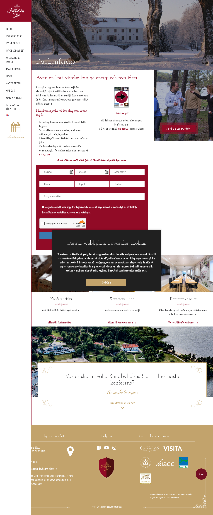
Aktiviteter (13, 83)
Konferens (13, 43)
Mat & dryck (13, 68)
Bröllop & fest (15, 50)
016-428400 (44, 154)
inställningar (140, 270)
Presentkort (14, 36)
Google (102, 262)
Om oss (10, 90)
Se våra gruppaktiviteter (178, 128)
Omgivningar (14, 97)
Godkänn (106, 282)
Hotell (10, 76)
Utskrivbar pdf (121, 113)
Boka (9, 28)
